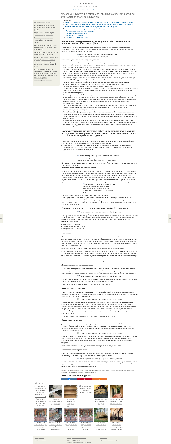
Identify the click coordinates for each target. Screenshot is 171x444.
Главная (76, 9)
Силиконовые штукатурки (74, 35)
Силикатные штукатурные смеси (77, 37)
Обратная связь (103, 438)
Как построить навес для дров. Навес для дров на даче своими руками (44, 28)
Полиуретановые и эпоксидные (76, 33)
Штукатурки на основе (78, 372)
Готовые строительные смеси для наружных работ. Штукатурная (85, 29)
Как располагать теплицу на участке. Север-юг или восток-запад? (44, 40)
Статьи (92, 9)
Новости (85, 9)
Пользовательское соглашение (79, 438)
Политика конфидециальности (74, 440)
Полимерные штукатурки (67, 372)
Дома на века (86, 3)
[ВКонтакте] (69, 379)
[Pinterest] (84, 379)
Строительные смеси (128, 370)
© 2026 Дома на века (39, 438)
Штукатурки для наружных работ (96, 370)
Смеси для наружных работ (82, 370)
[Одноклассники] (99, 379)
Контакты (69, 438)
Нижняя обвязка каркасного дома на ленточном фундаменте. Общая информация (45, 47)
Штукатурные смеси (71, 370)
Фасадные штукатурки (110, 370)
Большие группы (119, 370)
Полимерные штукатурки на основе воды (80, 31)
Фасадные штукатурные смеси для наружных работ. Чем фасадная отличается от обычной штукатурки (98, 22)
